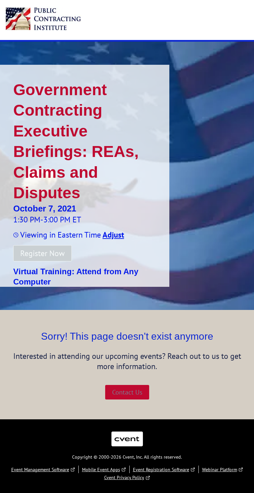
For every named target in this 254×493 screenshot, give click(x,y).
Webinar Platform (219, 470)
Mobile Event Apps (101, 470)
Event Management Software (40, 470)
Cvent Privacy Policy (124, 477)
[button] (112, 235)
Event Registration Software (161, 470)
